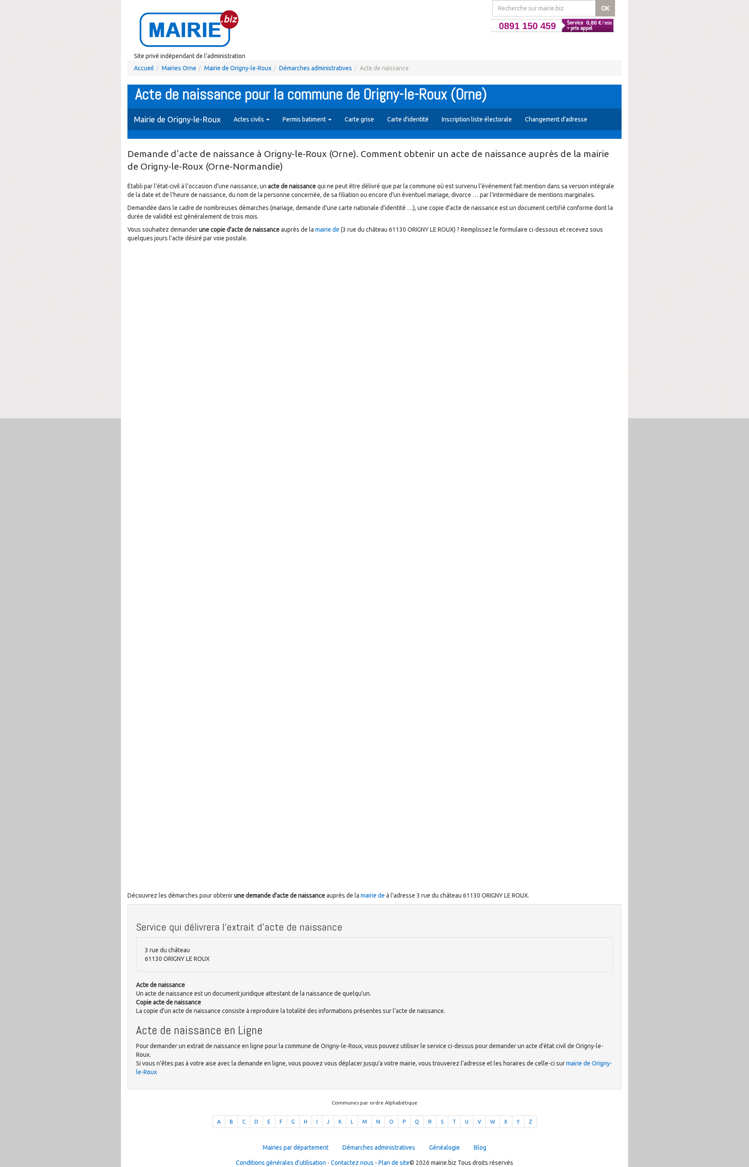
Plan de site (394, 1162)
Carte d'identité (408, 119)
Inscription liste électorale (477, 119)
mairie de (328, 229)
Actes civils (249, 119)
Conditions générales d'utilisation (281, 1162)
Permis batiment (305, 119)
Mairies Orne (179, 68)
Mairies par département (296, 1147)
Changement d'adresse (556, 119)
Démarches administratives (315, 68)
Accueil (144, 68)
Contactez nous (352, 1162)
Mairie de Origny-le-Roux (237, 68)
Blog (480, 1147)
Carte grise (359, 119)
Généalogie (444, 1147)
